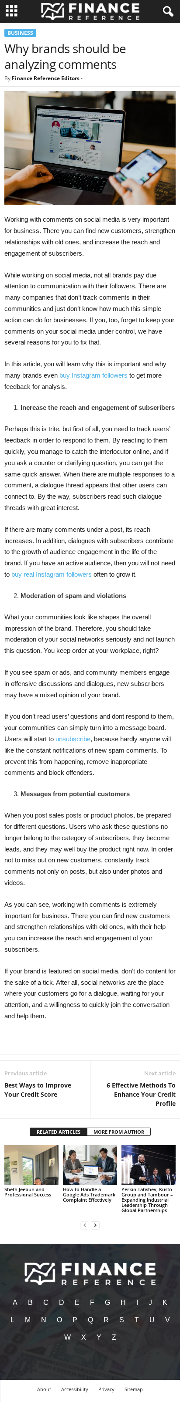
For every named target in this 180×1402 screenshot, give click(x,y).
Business (20, 33)
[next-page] (95, 1225)
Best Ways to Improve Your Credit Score (37, 1089)
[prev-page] (84, 1225)
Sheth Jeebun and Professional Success (27, 1192)
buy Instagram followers (93, 375)
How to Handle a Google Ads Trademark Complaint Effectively (89, 1194)
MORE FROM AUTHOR (118, 1131)
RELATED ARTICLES (58, 1131)
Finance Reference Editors (46, 78)
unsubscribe (72, 739)
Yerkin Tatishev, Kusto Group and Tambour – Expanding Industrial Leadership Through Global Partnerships (147, 1199)
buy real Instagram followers (51, 574)
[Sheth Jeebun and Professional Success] (31, 1165)
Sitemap (134, 1389)
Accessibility (74, 1389)
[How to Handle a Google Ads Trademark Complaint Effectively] (90, 1165)
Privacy (106, 1389)
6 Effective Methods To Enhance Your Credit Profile (141, 1094)
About (44, 1389)
